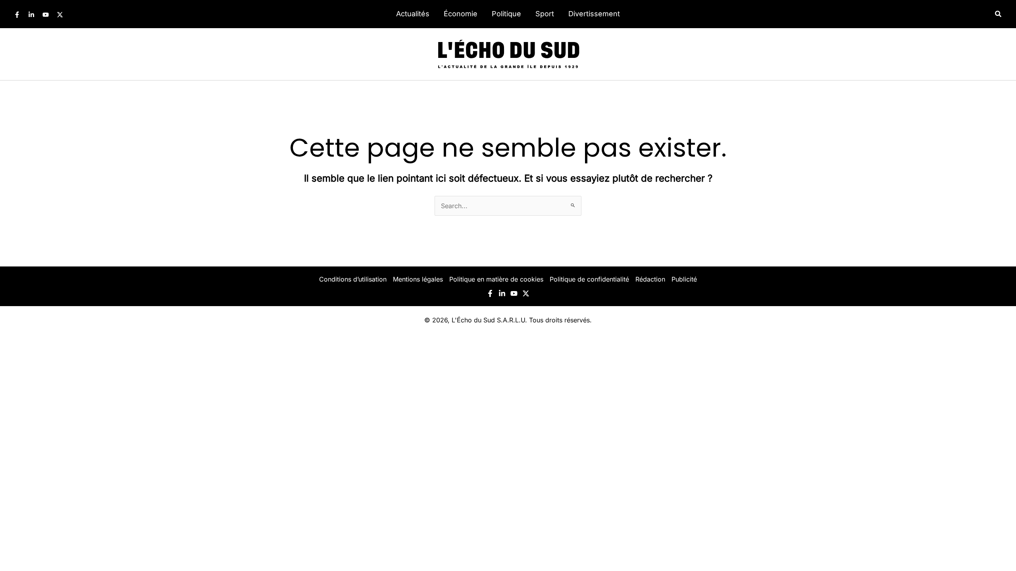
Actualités (412, 14)
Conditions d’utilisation (353, 279)
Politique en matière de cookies (496, 279)
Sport (544, 14)
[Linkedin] (31, 14)
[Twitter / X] (60, 14)
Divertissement (594, 14)
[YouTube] (45, 14)
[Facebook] (17, 14)
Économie (460, 14)
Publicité (684, 279)
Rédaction (650, 279)
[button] (998, 14)
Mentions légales (418, 279)
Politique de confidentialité (589, 279)
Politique (506, 14)
